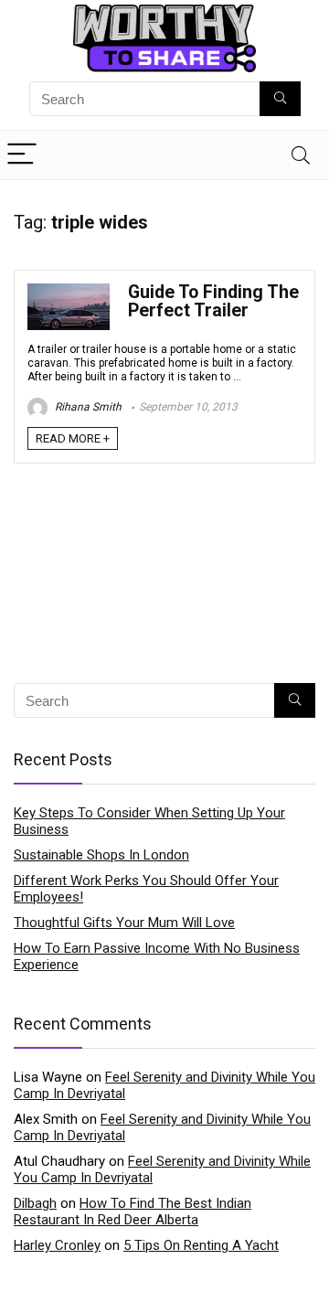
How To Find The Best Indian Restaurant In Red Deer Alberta (132, 1211)
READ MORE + (73, 438)
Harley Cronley (57, 1245)
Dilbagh (35, 1203)
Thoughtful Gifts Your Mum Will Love (124, 922)
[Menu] (22, 155)
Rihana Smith (87, 406)
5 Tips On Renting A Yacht (201, 1245)
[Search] (301, 155)
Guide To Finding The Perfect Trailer (213, 301)
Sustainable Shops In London (101, 855)
